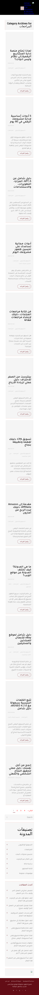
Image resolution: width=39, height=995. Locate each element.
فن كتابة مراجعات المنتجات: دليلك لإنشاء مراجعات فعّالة (20, 316)
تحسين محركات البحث (25, 263)
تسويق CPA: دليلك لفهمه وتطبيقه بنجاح (20, 442)
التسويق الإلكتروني (20, 68)
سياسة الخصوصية (28, 981)
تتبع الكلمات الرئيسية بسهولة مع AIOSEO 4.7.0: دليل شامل (20, 704)
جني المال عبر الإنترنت (24, 859)
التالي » (30, 811)
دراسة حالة (28, 864)
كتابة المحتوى (27, 869)
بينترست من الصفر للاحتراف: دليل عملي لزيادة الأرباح (19, 380)
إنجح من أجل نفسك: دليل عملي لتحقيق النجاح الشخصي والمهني (20, 769)
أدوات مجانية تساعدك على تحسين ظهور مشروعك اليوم (22, 248)
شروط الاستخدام (16, 981)
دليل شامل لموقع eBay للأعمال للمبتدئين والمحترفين (20, 639)
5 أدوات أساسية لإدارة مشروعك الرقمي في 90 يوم (20, 119)
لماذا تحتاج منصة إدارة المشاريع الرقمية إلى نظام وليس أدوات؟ (20, 55)
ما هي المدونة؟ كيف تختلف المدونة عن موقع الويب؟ (20, 571)
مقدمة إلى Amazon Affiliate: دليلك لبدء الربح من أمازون (19, 509)
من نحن (7, 981)
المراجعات (10, 68)
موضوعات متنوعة (25, 873)
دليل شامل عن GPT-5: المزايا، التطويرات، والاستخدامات (22, 183)
